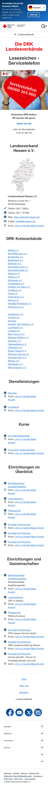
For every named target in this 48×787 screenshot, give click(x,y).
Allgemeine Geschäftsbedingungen (18, 776)
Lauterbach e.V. (15, 327)
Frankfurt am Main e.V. (19, 286)
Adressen (8, 773)
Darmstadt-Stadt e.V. (18, 270)
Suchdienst (13, 407)
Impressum (38, 776)
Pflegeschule (14, 510)
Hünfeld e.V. (14, 317)
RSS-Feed (8, 779)
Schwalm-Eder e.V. (17, 357)
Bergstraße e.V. (15, 256)
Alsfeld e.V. (13, 250)
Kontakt (16, 773)
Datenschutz (34, 773)
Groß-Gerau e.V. (16, 296)
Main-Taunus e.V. (16, 334)
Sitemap (24, 773)
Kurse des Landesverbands (21, 449)
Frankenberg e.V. (16, 283)
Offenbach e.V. (15, 347)
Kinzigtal (12, 320)
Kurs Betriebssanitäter (19, 435)
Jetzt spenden (30, 779)
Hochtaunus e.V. (16, 306)
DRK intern (18, 779)
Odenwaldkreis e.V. (17, 344)
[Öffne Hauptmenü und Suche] (44, 26)
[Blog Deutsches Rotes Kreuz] (38, 712)
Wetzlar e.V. (14, 360)
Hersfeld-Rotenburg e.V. (20, 303)
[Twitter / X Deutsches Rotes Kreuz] (29, 712)
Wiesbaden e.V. (15, 364)
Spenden (12, 393)
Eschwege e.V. (15, 280)
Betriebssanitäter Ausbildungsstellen (17, 485)
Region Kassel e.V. (17, 350)
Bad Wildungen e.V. (17, 253)
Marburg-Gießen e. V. (18, 337)
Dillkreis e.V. (14, 276)
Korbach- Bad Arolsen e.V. (21, 324)
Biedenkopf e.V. (15, 260)
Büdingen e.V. (15, 263)
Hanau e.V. (13, 300)
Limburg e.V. (14, 330)
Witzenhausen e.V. (17, 367)
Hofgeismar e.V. (16, 314)
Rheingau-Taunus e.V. (18, 354)
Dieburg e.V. (14, 273)
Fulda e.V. (13, 293)
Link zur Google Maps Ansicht (29, 225)
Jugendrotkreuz (15, 498)
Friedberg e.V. (15, 290)
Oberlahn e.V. (14, 340)
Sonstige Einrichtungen (19, 524)
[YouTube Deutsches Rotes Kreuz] (19, 712)
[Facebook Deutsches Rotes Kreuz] (10, 712)
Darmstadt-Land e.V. (18, 266)
